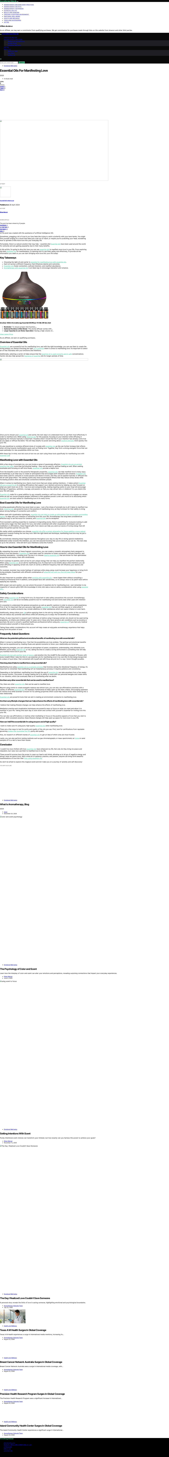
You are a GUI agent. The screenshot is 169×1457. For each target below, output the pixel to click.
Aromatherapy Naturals (8, 1)
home (77, 738)
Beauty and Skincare (11, 12)
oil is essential (38, 348)
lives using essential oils (33, 758)
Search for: (3, 60)
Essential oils (55, 244)
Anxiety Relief (12, 43)
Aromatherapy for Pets (12, 6)
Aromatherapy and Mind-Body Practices (19, 4)
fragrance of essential (32, 356)
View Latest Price (6, 334)
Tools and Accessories (12, 20)
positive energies (67, 441)
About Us (7, 49)
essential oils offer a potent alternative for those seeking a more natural (58, 531)
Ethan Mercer (4, 212)
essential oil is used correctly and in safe (57, 354)
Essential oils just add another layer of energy (17, 655)
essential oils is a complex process (30, 667)
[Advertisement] (78, 105)
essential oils (44, 249)
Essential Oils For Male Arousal (7, 200)
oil (24, 613)
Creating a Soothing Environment (16, 14)
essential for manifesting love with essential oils (48, 262)
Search (21, 62)
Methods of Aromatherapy (16, 41)
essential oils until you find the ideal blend (59, 572)
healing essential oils (51, 555)
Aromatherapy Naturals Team (13, 1423)
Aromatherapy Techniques (14, 8)
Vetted (6, 22)
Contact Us (11, 55)
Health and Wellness (12, 18)
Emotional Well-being (12, 16)
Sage (5, 929)
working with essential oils (42, 578)
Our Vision (11, 53)
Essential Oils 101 (10, 10)
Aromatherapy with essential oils (16, 268)
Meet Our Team (13, 51)
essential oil (23, 435)
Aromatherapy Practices (13, 39)
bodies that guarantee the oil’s (19, 731)
